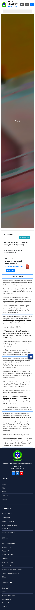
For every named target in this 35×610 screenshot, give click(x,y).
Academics (6, 508)
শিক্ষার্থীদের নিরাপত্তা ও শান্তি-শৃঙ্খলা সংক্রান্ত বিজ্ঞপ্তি (16, 435)
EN (27, 4)
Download (10, 270)
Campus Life (7, 583)
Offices (5, 538)
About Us (5, 479)
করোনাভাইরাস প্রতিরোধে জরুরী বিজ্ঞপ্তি (12, 327)
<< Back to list (24, 237)
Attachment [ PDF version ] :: (15, 266)
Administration (7, 11)
